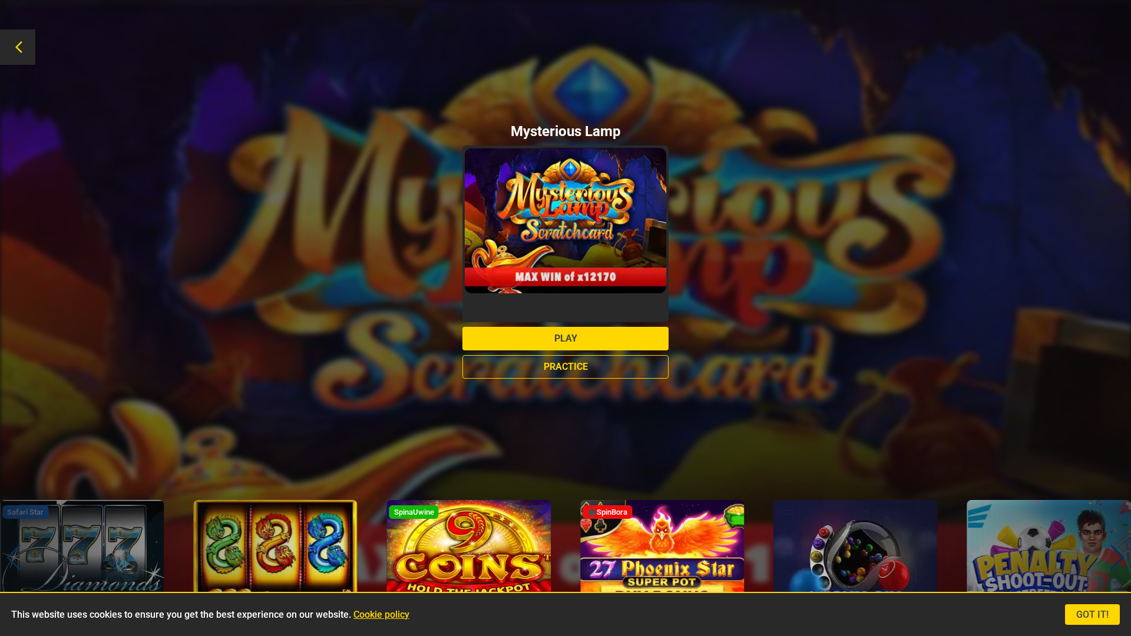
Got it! (1092, 614)
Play (565, 338)
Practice (566, 366)
